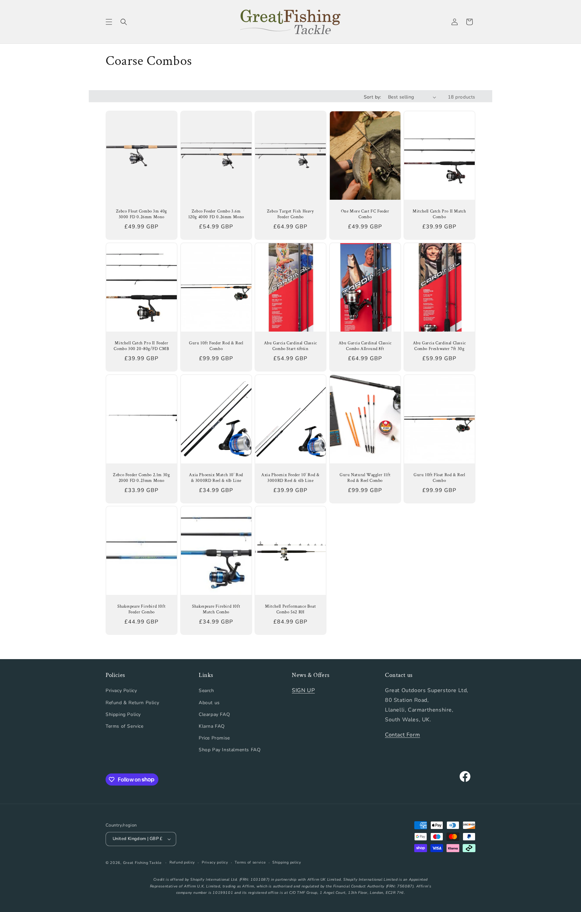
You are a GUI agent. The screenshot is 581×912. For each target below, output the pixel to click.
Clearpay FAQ (214, 714)
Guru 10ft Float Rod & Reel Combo (439, 478)
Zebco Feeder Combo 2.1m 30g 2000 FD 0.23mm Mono (141, 478)
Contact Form (402, 734)
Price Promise (214, 738)
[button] (109, 21)
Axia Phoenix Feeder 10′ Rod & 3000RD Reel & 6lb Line (290, 478)
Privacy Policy (121, 690)
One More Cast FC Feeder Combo (365, 214)
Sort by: (372, 97)
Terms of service (250, 862)
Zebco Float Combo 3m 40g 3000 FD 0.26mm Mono (141, 214)
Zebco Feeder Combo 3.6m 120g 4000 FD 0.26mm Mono (216, 214)
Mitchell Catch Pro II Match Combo (439, 214)
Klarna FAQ (212, 726)
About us (209, 702)
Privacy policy (215, 862)
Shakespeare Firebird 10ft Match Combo (216, 609)
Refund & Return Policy (132, 702)
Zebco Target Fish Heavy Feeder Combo (290, 214)
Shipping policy (286, 862)
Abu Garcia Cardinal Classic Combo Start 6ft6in (290, 346)
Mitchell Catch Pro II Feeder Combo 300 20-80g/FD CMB (141, 346)
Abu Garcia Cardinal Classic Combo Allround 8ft (364, 346)
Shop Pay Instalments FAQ (230, 750)
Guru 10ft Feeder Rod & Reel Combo (216, 346)
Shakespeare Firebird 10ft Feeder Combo (141, 609)
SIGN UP (303, 690)
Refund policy (182, 862)
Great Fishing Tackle (142, 862)
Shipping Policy (123, 714)
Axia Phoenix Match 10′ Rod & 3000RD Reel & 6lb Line (216, 478)
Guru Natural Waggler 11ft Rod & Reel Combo (365, 478)
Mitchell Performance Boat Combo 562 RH (290, 609)
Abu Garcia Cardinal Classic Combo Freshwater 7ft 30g (439, 346)
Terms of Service (125, 726)
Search (206, 690)
